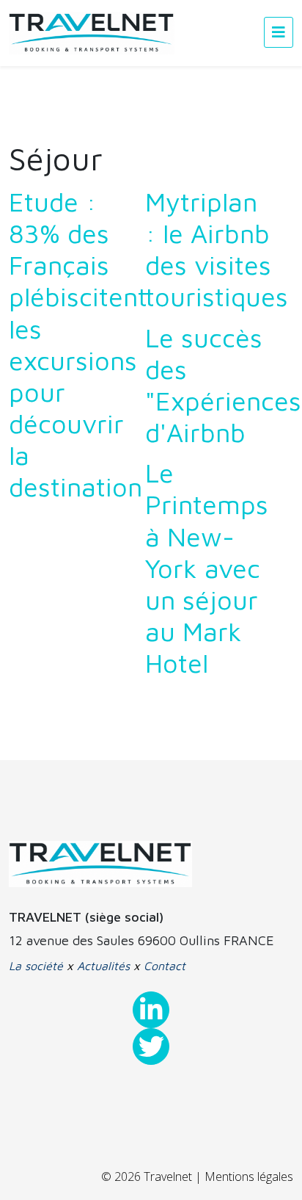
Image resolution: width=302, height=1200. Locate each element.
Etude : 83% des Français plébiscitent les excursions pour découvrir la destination (78, 344)
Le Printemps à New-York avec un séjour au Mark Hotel (206, 568)
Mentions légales (249, 1176)
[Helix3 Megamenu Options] (278, 32)
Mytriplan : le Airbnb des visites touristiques (216, 249)
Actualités (103, 965)
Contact (164, 965)
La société (36, 965)
